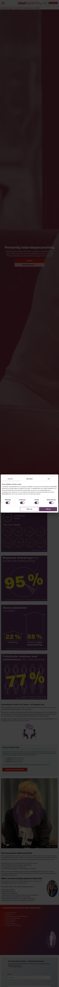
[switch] (22, 503)
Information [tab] (29, 478)
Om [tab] (49, 478)
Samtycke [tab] (10, 478)
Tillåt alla (48, 509)
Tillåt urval (29, 509)
